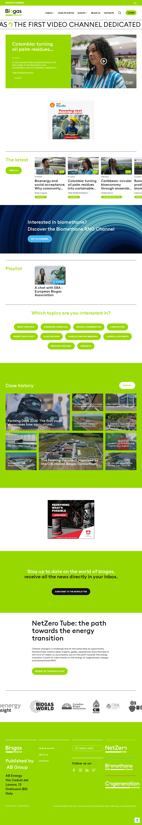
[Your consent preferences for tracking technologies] (137, 820)
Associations (51, 336)
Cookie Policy (23, 806)
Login (131, 12)
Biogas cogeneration (89, 327)
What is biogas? (26, 327)
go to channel (40, 239)
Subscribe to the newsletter (71, 591)
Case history (117, 327)
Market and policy (24, 336)
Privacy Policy (11, 806)
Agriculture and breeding (83, 336)
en (135, 2)
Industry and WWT (61, 346)
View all (13, 170)
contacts (109, 12)
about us (95, 12)
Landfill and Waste (118, 336)
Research (86, 346)
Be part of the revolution (49, 671)
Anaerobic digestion (55, 327)
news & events (66, 12)
